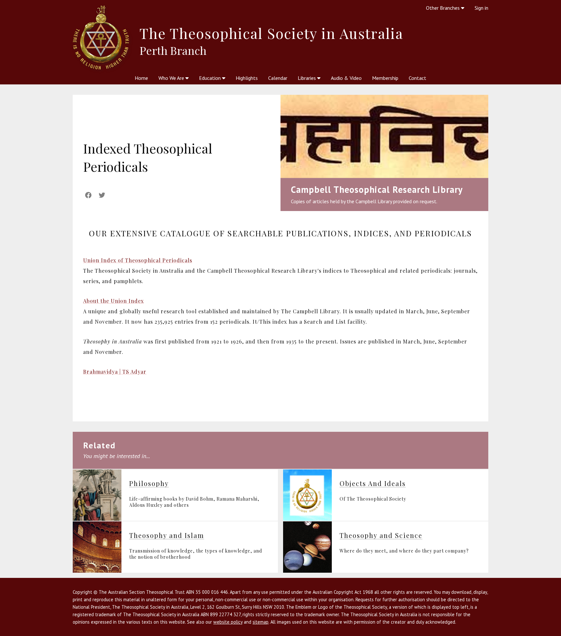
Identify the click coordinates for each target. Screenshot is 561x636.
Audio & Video (346, 78)
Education (210, 78)
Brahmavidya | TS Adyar (114, 371)
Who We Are (171, 78)
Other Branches (443, 8)
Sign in (481, 8)
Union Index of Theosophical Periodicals (137, 260)
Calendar (277, 78)
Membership (385, 78)
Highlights (247, 78)
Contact (417, 78)
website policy (228, 622)
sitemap (260, 622)
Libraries (307, 78)
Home (141, 78)
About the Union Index (113, 300)
